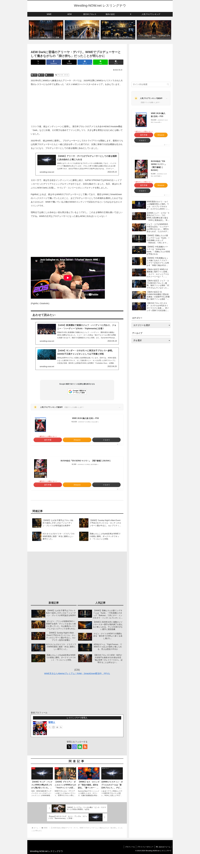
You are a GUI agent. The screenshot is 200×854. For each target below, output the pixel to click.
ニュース (50, 75)
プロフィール (130, 847)
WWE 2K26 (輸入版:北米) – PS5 (85, 418)
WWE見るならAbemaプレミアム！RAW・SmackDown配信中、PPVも (77, 673)
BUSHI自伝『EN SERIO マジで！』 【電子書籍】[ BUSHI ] (85, 461)
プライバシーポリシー (145, 847)
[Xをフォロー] (49, 727)
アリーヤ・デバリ (62, 75)
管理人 (51, 722)
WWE (35, 75)
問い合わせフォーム (163, 847)
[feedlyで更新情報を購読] (57, 727)
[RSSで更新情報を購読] (60, 727)
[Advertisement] (77, 105)
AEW (42, 75)
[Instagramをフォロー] (53, 727)
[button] (116, 62)
